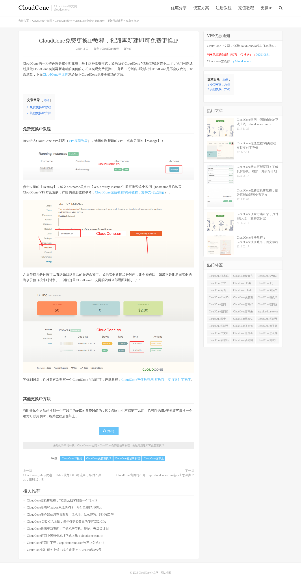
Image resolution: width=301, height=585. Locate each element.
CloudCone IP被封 (72, 458)
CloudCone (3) (265, 283)
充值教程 (246, 8)
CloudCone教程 (110, 48)
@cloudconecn (242, 61)
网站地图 (165, 572)
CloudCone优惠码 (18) (219, 276)
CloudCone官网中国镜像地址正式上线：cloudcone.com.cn (65, 535)
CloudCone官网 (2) (217, 305)
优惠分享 (179, 8)
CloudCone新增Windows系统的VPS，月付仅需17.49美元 (64, 507)
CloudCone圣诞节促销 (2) (219, 326)
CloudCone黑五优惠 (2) (243, 319)
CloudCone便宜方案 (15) (243, 276)
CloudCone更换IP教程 (127, 458)
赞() (110, 431)
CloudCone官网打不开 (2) (243, 305)
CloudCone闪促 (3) (217, 291)
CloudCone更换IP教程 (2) (267, 298)
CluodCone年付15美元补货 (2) (219, 298)
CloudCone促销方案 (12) (267, 276)
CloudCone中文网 (33, 7)
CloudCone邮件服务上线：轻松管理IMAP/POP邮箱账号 (64, 550)
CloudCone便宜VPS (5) (217, 284)
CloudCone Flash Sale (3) (242, 291)
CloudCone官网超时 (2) (219, 312)
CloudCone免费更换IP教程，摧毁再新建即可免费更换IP (108, 40)
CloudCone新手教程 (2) (267, 326)
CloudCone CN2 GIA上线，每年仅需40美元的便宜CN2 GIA (66, 521)
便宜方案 (201, 8)
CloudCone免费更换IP (97, 74)
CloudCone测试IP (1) (267, 341)
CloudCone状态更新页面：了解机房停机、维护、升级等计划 (68, 528)
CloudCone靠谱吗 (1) (219, 341)
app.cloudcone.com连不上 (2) (268, 312)
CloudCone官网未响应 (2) (243, 312)
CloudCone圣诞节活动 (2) (243, 326)
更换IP (266, 8)
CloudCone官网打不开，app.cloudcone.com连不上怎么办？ (155, 475)
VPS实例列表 (78, 141)
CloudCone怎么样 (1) (267, 334)
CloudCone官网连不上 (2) (267, 305)
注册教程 (224, 8)
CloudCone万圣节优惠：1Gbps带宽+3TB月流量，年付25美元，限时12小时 (62, 477)
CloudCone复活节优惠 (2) (267, 291)
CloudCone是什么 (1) (243, 334)
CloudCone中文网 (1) (219, 334)
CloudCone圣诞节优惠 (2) (267, 319)
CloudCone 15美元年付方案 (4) (242, 284)
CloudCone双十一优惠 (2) (219, 319)
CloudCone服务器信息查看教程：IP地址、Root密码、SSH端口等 (70, 514)
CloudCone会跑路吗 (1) (243, 341)
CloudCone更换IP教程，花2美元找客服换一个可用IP (62, 500)
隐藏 (46, 100)
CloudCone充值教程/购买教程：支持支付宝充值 (129, 192)
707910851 (263, 54)
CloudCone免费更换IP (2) (243, 298)
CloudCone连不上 (154, 458)
